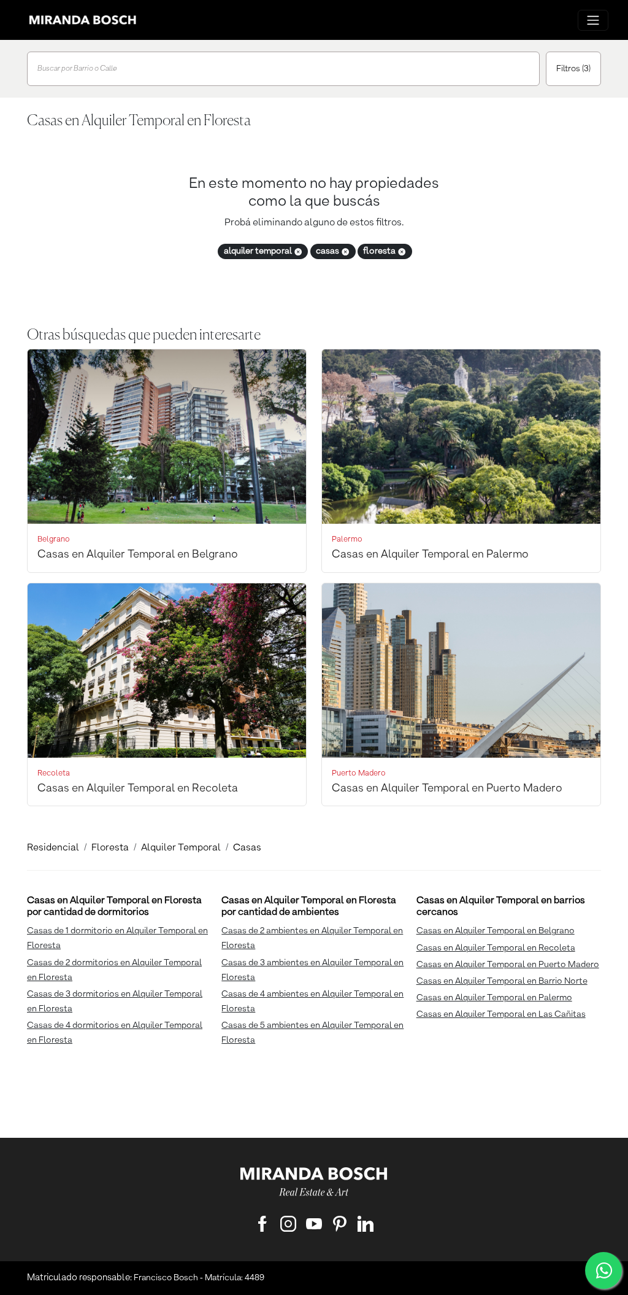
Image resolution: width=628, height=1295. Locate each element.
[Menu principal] (593, 20)
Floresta (110, 848)
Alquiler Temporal (181, 848)
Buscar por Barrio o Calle (77, 68)
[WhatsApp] (603, 1270)
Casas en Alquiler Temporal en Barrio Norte (502, 981)
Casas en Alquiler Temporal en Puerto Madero (507, 964)
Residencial (53, 848)
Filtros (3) (573, 68)
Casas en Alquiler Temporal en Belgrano (495, 931)
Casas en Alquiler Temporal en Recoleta (495, 948)
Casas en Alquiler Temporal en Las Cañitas (501, 1014)
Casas (247, 848)
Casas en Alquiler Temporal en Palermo (494, 998)
